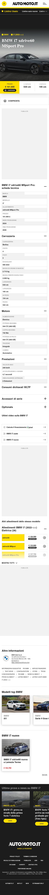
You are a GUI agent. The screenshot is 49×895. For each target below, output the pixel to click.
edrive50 (5, 538)
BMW (6, 34)
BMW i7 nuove (13, 439)
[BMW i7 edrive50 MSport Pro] (44, 555)
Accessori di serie (12, 398)
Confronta (11, 90)
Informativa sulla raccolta (10, 891)
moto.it (19, 883)
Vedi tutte (44, 775)
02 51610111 (15, 660)
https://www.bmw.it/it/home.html (20, 662)
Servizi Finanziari (39, 668)
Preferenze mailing (24, 868)
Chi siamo (12, 864)
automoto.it (9, 883)
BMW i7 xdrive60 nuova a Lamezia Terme (16, 761)
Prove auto (9, 805)
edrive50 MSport (9, 546)
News (37, 805)
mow (27, 883)
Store (35, 671)
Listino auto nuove (30, 11)
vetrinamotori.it (38, 883)
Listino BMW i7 (23, 677)
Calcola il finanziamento (17, 427)
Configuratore (23, 671)
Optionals (7, 407)
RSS (42, 860)
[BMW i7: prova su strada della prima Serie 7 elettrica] (16, 799)
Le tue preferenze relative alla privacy (16, 893)
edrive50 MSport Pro (10, 555)
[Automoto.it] (25, 3)
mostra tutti (8, 563)
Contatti (22, 864)
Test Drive (9, 671)
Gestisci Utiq (32, 864)
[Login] (4, 3)
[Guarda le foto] (24, 55)
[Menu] (44, 3)
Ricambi (26, 668)
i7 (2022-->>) (18, 34)
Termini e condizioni (30, 856)
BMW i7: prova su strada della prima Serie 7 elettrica (13, 812)
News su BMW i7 (34, 674)
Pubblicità (27, 860)
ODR (35, 860)
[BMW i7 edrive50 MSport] (44, 546)
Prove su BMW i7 (8, 677)
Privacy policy (15, 856)
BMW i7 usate (12, 433)
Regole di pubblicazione (12, 860)
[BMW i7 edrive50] (44, 537)
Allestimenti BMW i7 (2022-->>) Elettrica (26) (19, 529)
